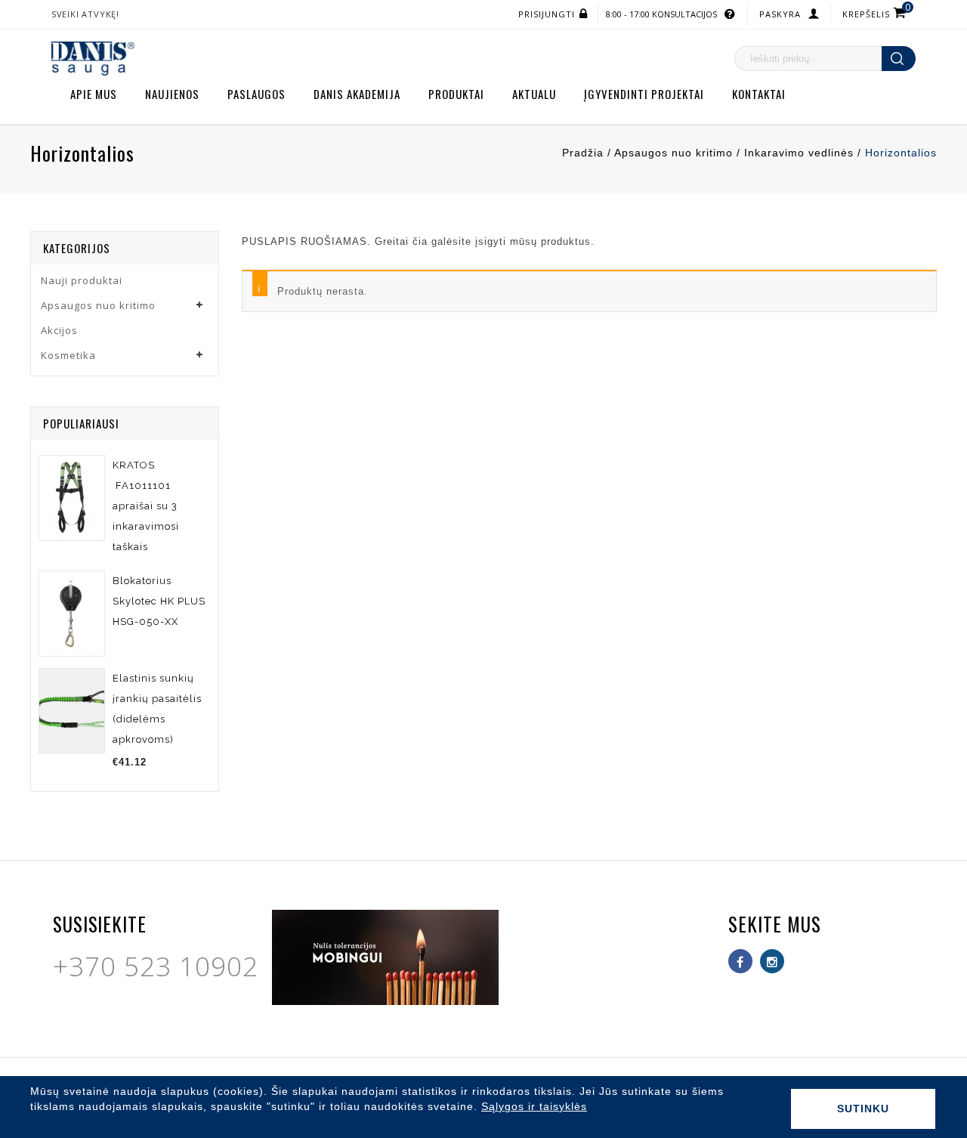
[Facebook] (740, 961)
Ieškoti (899, 58)
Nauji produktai (81, 280)
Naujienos (172, 93)
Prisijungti (546, 14)
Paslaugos (256, 93)
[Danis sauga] (92, 57)
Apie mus (93, 93)
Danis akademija (357, 93)
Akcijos (59, 330)
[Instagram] (772, 961)
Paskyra (780, 14)
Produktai (456, 93)
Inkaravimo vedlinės (799, 153)
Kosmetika (68, 355)
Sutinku (863, 1108)
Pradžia (583, 153)
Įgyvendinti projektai (644, 93)
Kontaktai (759, 93)
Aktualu (534, 93)
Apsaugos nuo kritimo (673, 153)
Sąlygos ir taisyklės (534, 1106)
